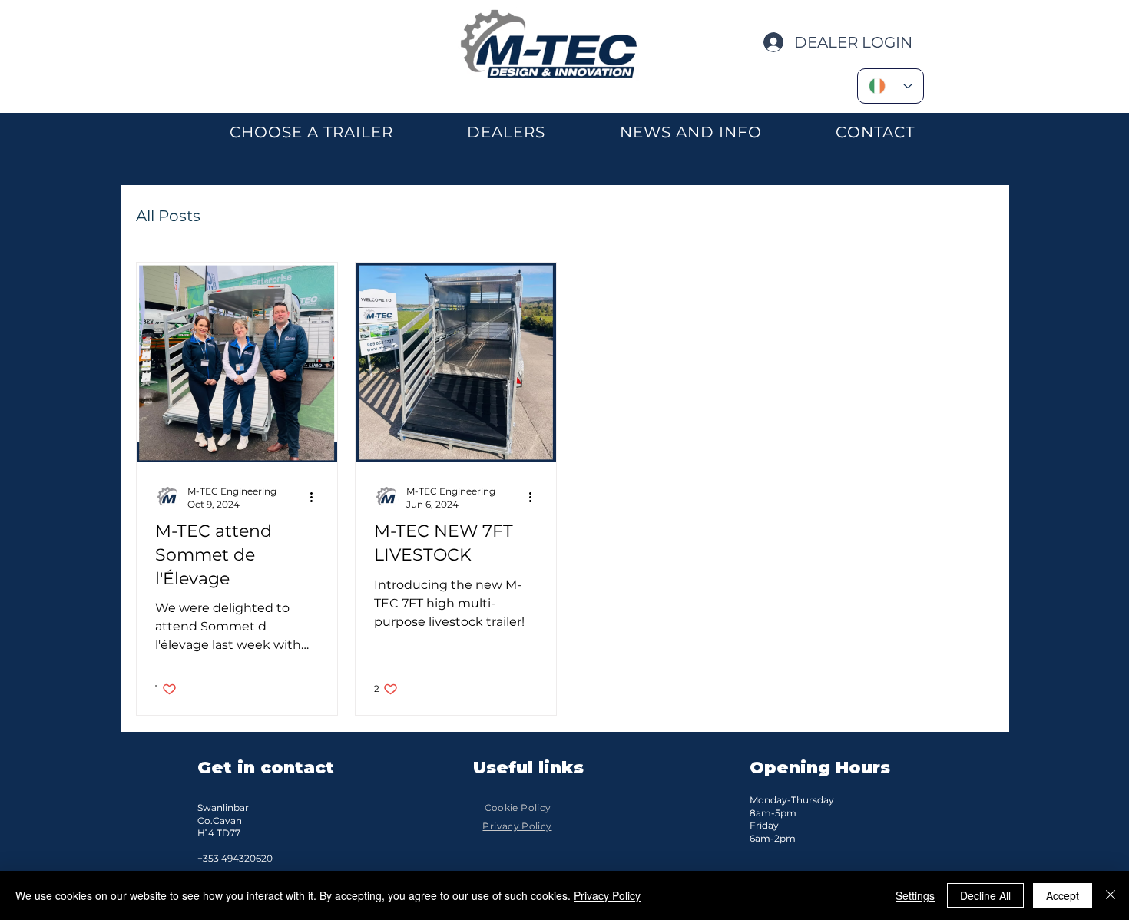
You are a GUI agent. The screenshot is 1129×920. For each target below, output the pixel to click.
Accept (1062, 895)
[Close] (1110, 895)
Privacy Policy (607, 895)
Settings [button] (915, 895)
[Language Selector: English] (890, 86)
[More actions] (316, 497)
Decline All (985, 895)
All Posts (168, 216)
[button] (311, 132)
